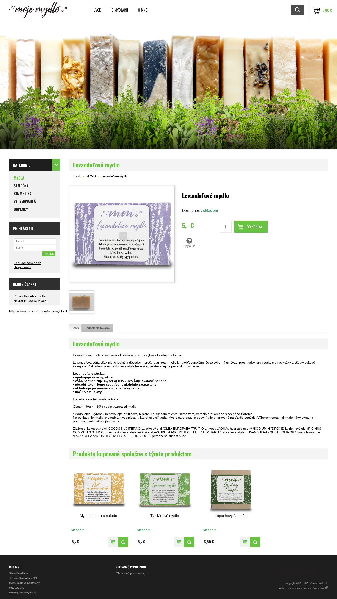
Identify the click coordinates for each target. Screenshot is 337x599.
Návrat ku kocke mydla (30, 301)
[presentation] (75, 328)
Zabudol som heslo (27, 263)
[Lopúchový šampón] (230, 489)
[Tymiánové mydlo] (164, 489)
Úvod (97, 10)
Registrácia (22, 267)
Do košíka (254, 227)
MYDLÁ (91, 176)
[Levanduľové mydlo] (122, 234)
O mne (142, 10)
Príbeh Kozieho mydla (29, 296)
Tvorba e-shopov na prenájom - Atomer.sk (301, 588)
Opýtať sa (189, 246)
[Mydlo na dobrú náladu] (98, 489)
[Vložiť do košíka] (113, 542)
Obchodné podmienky (130, 573)
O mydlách (119, 10)
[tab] (75, 328)
